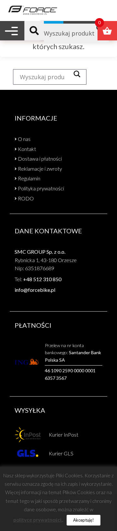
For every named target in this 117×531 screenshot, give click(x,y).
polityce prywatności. (37, 520)
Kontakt (27, 149)
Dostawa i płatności (40, 158)
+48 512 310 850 (42, 279)
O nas (24, 139)
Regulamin (29, 178)
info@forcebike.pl (35, 290)
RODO (26, 198)
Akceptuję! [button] (83, 520)
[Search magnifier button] (79, 74)
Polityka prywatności (41, 188)
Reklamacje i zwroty (40, 168)
